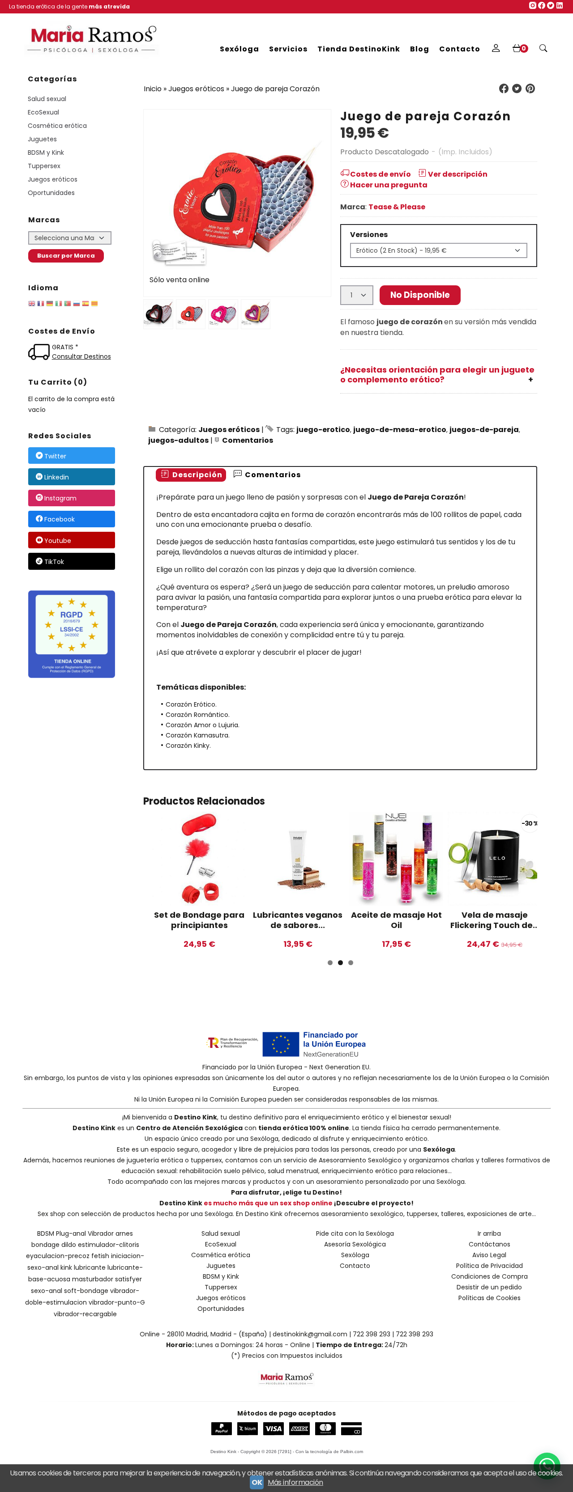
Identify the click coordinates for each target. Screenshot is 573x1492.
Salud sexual (47, 98)
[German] (49, 305)
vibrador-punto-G (117, 1302)
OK (257, 1482)
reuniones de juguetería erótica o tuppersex (153, 1160)
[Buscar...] (544, 49)
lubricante (90, 1267)
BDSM (45, 1233)
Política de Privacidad (489, 1265)
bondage (45, 1244)
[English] (31, 305)
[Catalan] (95, 305)
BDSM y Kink (46, 152)
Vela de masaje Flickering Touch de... (494, 920)
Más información (295, 1482)
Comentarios (247, 440)
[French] (40, 305)
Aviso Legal (489, 1254)
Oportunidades (51, 192)
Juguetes (42, 139)
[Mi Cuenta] (496, 49)
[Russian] (76, 305)
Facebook (59, 519)
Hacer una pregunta (389, 185)
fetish (100, 1255)
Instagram (60, 498)
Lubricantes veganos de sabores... (297, 920)
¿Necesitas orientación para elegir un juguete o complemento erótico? (437, 375)
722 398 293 (371, 1334)
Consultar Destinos (81, 356)
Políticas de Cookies (489, 1297)
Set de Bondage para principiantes (199, 920)
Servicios (288, 49)
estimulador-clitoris (108, 1244)
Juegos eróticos (52, 179)
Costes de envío (380, 174)
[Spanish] (85, 305)
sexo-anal (46, 1290)
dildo (68, 1244)
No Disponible (420, 295)
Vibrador (101, 1233)
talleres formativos (510, 1160)
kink (66, 1267)
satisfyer (128, 1279)
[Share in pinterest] (530, 89)
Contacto (459, 49)
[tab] (191, 475)
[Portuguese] (67, 305)
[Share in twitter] (517, 89)
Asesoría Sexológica (355, 1244)
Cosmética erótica (57, 125)
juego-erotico (323, 429)
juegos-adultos (178, 440)
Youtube (57, 540)
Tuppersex (44, 165)
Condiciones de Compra (489, 1276)
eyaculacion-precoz (58, 1255)
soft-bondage (86, 1290)
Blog (419, 49)
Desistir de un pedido (489, 1287)
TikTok (54, 561)
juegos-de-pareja (484, 429)
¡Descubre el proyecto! (374, 1203)
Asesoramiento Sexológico (360, 1160)
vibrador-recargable (85, 1314)
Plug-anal (71, 1233)
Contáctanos (489, 1244)
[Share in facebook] (503, 89)
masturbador (92, 1279)
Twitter (55, 456)
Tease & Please (396, 207)
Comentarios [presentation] (272, 475)
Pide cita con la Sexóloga (355, 1233)
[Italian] (58, 305)
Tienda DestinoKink (358, 49)
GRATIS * (65, 347)
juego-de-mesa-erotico (399, 429)
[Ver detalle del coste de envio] (40, 353)
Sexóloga (239, 49)
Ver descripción (457, 174)
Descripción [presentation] (196, 475)
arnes (124, 1233)
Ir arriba (489, 1233)
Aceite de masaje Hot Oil (396, 920)
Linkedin (56, 477)
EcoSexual (43, 112)
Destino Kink (195, 1117)
